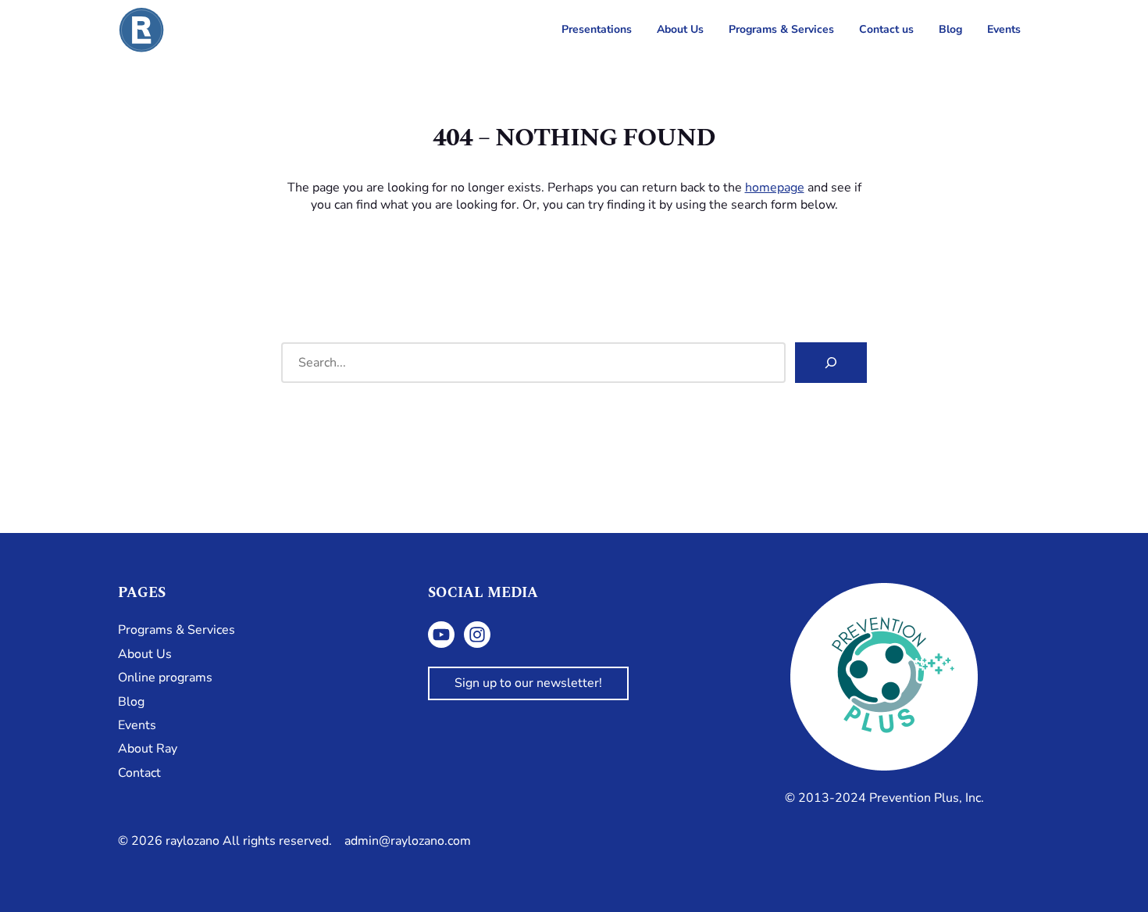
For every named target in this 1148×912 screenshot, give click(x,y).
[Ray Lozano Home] (141, 30)
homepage (774, 187)
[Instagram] (477, 634)
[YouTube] (441, 634)
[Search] (831, 362)
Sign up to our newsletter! (528, 683)
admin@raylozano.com (407, 840)
